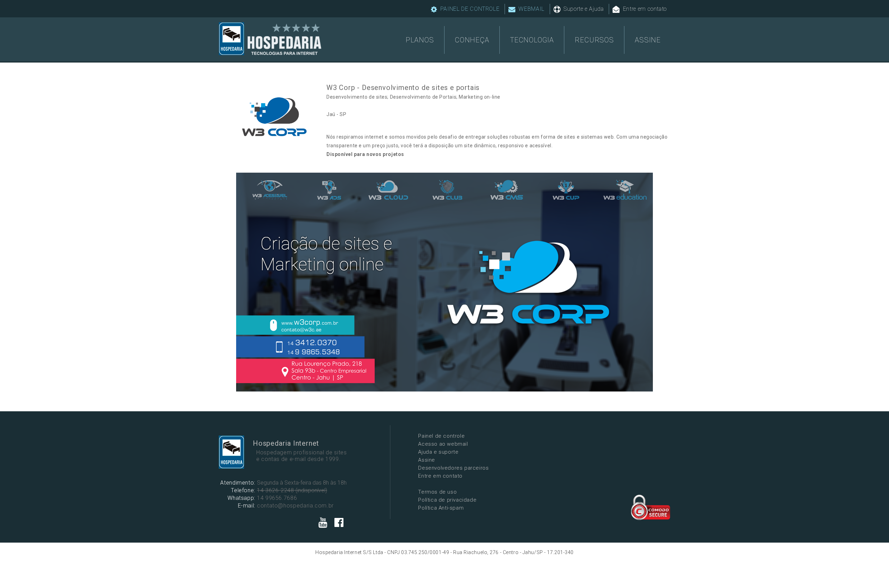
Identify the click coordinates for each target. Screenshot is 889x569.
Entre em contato (644, 9)
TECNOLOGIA (532, 40)
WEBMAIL (531, 9)
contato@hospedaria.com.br (295, 505)
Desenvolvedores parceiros (453, 468)
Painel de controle (441, 436)
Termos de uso (437, 492)
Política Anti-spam (441, 508)
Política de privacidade (447, 500)
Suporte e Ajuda (583, 9)
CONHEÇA (472, 40)
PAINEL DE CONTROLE (469, 9)
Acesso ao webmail (443, 444)
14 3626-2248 (275, 490)
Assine (426, 460)
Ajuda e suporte (438, 452)
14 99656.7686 (277, 498)
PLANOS (420, 40)
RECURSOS (594, 40)
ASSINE (648, 40)
